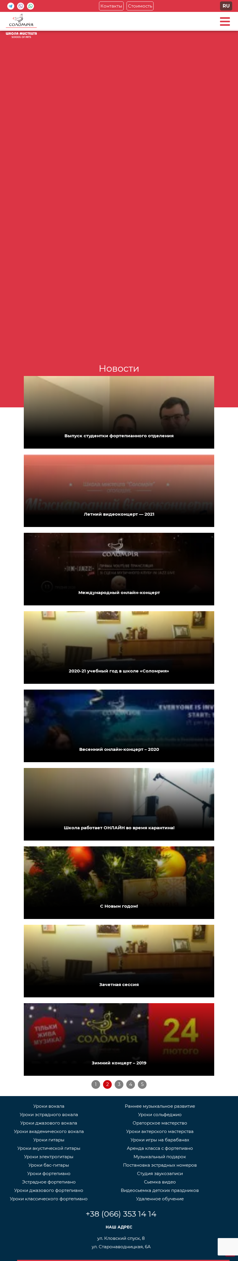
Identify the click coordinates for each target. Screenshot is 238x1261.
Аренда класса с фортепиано (160, 1148)
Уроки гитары (48, 1140)
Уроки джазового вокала (48, 1123)
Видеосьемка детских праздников (160, 1190)
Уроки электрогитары (48, 1156)
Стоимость (140, 6)
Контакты (111, 6)
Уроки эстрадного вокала (49, 1114)
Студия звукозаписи (160, 1173)
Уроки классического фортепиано (49, 1198)
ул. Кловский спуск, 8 (121, 1238)
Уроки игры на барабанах (160, 1140)
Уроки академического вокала (49, 1131)
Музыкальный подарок (160, 1156)
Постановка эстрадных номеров (160, 1165)
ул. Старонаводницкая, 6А (121, 1246)
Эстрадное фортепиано (49, 1182)
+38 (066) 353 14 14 (121, 1214)
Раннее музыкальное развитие (160, 1106)
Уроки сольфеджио (160, 1114)
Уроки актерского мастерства (160, 1131)
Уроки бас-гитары (48, 1165)
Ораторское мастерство (160, 1123)
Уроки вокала (48, 1106)
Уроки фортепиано (49, 1173)
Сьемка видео (160, 1182)
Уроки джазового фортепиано (48, 1190)
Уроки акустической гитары (48, 1148)
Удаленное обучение (160, 1198)
